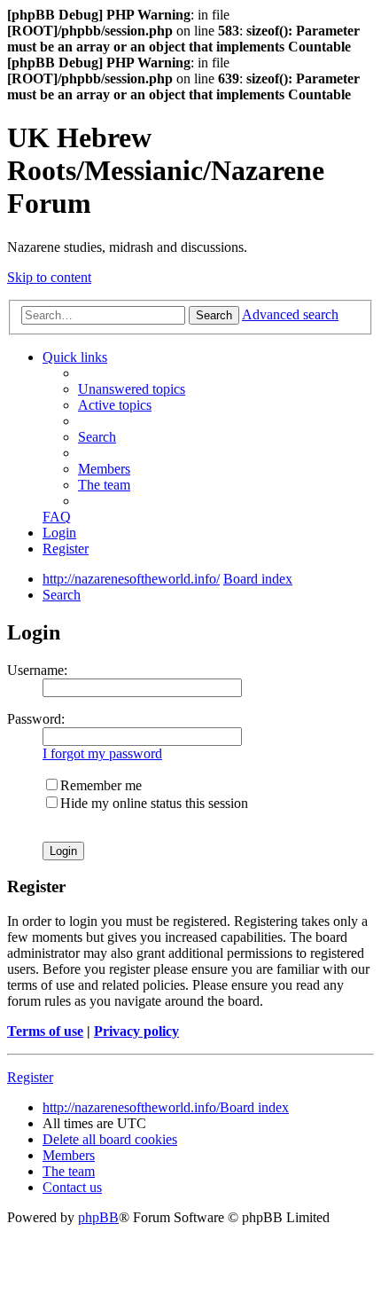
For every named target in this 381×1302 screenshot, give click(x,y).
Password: (36, 718)
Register (30, 1077)
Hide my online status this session (154, 803)
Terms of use (45, 1031)
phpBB (98, 1217)
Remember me (101, 785)
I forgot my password (102, 753)
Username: (37, 670)
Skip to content (49, 277)
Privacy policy (136, 1031)
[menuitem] (131, 388)
